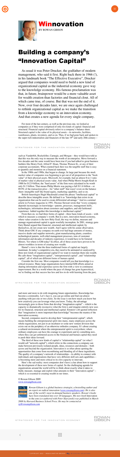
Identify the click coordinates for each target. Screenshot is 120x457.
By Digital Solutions (80, 453)
